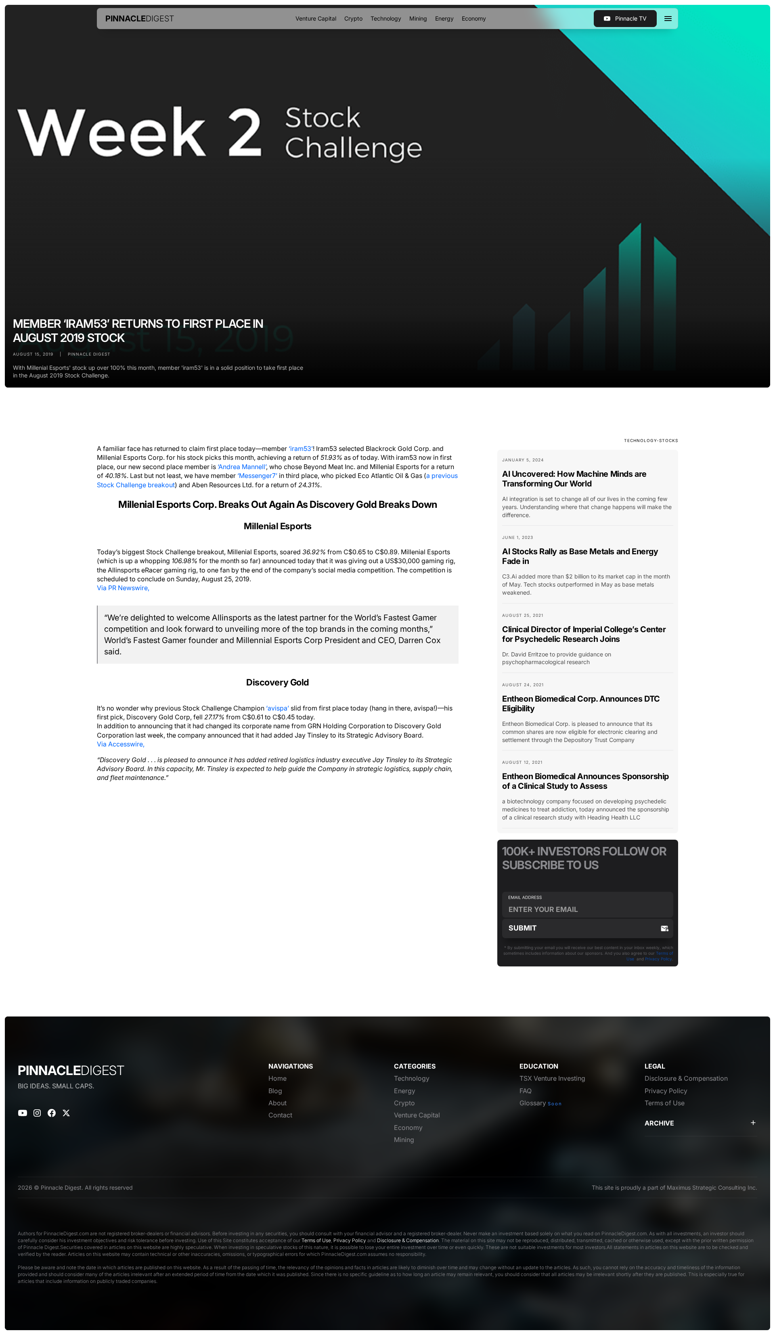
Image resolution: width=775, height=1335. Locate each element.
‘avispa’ (277, 708)
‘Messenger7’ (257, 476)
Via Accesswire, (121, 744)
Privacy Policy (658, 958)
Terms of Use (316, 1240)
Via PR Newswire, (123, 588)
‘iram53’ (301, 448)
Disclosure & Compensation (408, 1240)
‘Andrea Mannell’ (242, 467)
